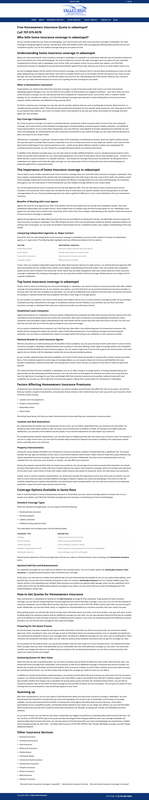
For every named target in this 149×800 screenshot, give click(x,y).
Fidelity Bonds (25, 752)
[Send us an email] (130, 1)
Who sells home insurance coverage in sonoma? (109, 784)
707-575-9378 (32, 32)
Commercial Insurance (29, 741)
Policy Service (90, 20)
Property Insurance (27, 767)
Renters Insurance (27, 771)
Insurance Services (55, 20)
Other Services (74, 20)
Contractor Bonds (27, 756)
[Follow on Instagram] (128, 1)
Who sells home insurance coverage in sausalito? (40, 784)
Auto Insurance (26, 744)
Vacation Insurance (27, 779)
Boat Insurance (26, 775)
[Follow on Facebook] (126, 1)
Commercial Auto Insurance (31, 760)
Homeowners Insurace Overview (75, 784)
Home (33, 20)
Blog (115, 20)
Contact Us (106, 20)
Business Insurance (28, 737)
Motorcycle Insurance (28, 748)
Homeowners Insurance (39, 84)
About (41, 20)
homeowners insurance (42, 389)
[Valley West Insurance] (74, 10)
